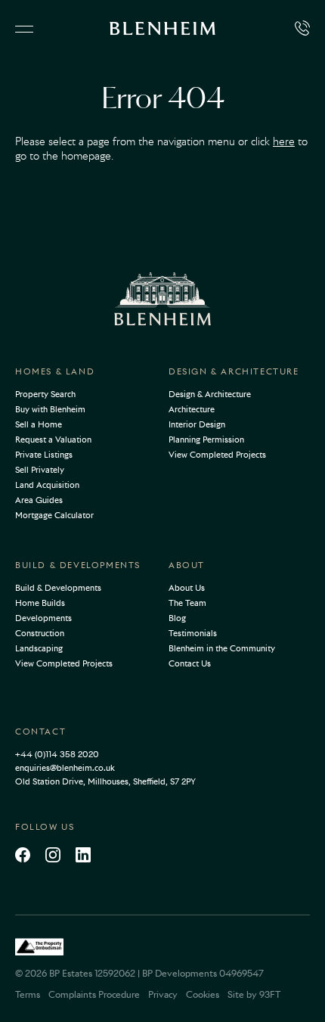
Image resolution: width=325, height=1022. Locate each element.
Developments (43, 618)
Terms (27, 994)
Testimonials (193, 633)
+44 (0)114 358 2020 (57, 754)
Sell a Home (38, 424)
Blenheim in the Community (222, 648)
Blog (177, 618)
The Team (187, 603)
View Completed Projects (217, 454)
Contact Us (190, 663)
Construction (39, 633)
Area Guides (39, 500)
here (284, 141)
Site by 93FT (254, 994)
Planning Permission (206, 439)
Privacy (163, 994)
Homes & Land (54, 371)
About (187, 565)
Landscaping (39, 648)
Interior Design (197, 424)
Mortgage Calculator (54, 515)
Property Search (45, 394)
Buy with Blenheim (50, 409)
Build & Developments (78, 565)
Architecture (192, 409)
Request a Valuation (53, 439)
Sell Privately (39, 469)
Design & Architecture (234, 371)
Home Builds (40, 603)
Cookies (202, 994)
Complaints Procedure (94, 994)
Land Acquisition (47, 485)
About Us (187, 587)
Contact (40, 731)
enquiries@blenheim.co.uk (65, 768)
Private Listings (44, 454)
